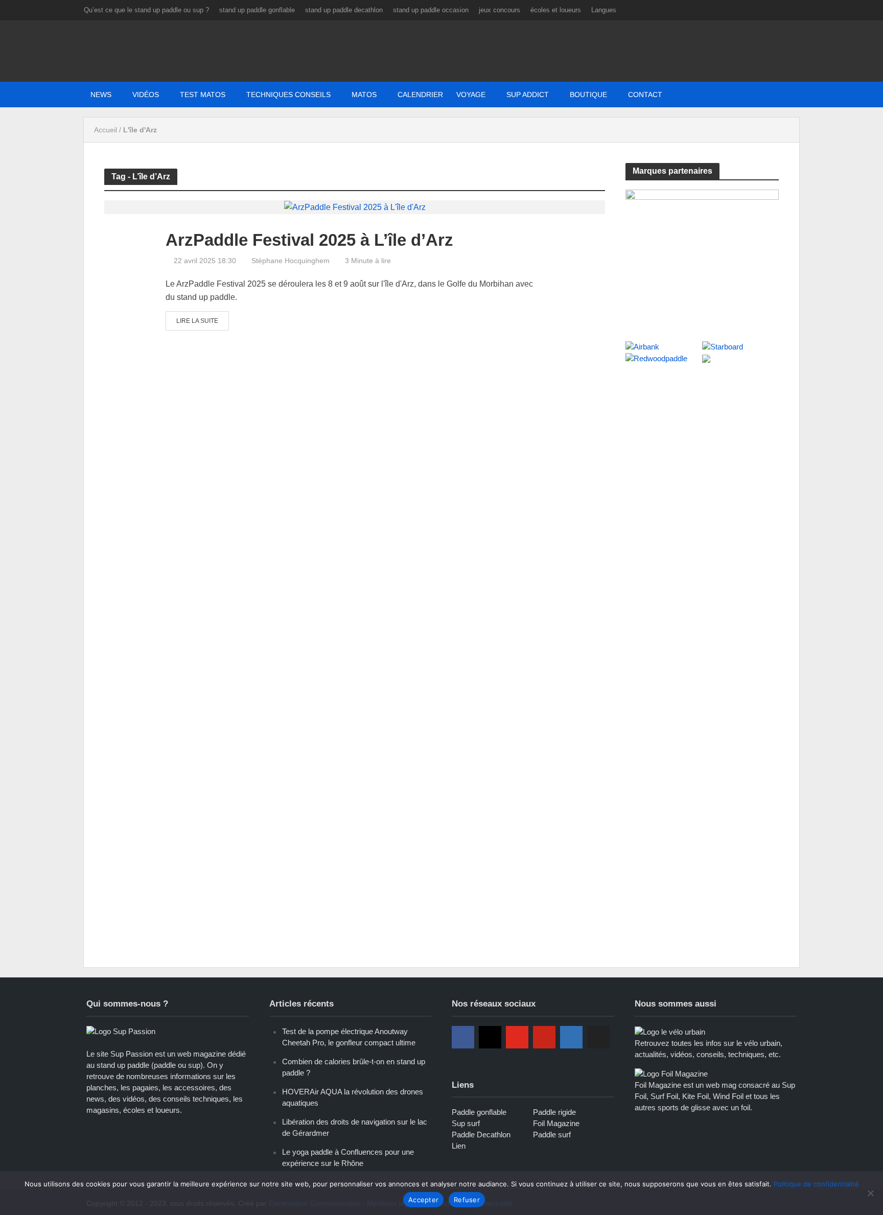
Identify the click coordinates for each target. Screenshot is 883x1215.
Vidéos (145, 94)
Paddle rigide (554, 1112)
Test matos (202, 94)
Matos (364, 94)
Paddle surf (552, 1134)
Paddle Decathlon (481, 1134)
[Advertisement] (702, 448)
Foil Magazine (556, 1123)
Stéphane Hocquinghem (290, 260)
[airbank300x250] (702, 254)
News (100, 94)
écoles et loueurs (555, 10)
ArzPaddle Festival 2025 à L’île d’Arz (309, 239)
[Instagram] (490, 1037)
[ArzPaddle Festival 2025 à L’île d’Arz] (355, 206)
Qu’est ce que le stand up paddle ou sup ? (146, 10)
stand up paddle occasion (431, 10)
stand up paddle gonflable (257, 10)
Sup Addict (527, 94)
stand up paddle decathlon (344, 10)
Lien (459, 1145)
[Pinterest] (544, 1037)
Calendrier (420, 94)
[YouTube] (517, 1037)
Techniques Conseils (288, 94)
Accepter (423, 1200)
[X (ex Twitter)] (598, 1037)
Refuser (467, 1200)
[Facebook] (463, 1037)
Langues (603, 10)
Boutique (588, 94)
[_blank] (686, 94)
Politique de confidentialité (816, 1184)
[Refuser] (870, 1193)
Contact (645, 94)
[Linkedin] (571, 1037)
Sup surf (466, 1123)
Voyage (470, 94)
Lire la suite (197, 320)
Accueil (105, 130)
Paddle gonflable (479, 1112)
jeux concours (499, 10)
